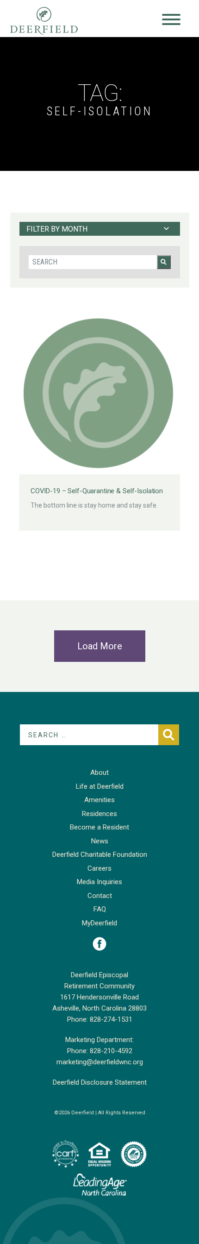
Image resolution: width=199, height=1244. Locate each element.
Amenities (99, 800)
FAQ (99, 909)
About (99, 772)
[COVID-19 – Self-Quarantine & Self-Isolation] (99, 393)
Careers (99, 868)
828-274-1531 (111, 1019)
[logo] (65, 1154)
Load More (99, 646)
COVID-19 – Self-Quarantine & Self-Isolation (97, 491)
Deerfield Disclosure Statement (100, 1082)
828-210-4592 (111, 1051)
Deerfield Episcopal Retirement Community (53, 21)
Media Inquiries (99, 882)
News (99, 841)
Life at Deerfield (100, 786)
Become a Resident (99, 827)
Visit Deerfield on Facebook (99, 944)
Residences (99, 814)
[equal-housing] (99, 1154)
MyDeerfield (99, 923)
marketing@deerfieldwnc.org (99, 1062)
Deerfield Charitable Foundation (99, 854)
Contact (99, 896)
